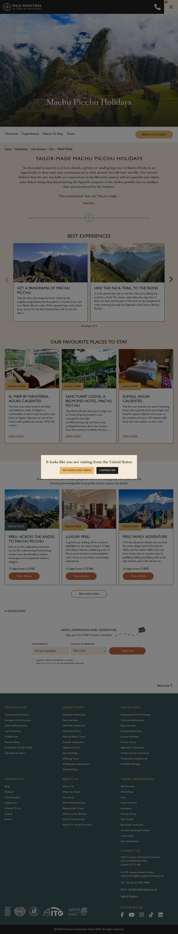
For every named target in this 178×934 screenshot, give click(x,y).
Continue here (107, 470)
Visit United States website (77, 470)
